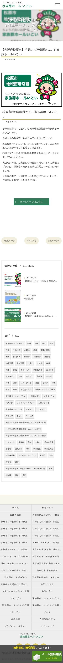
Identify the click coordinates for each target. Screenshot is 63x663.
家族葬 (21, 442)
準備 (35, 350)
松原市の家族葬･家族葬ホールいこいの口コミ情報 (26, 435)
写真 (53, 383)
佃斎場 (27, 356)
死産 (20, 376)
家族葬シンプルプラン (15, 343)
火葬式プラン (49, 396)
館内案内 (16, 356)
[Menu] (57, 4)
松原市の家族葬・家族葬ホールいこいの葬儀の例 (25, 468)
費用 (24, 475)
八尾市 (30, 363)
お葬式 (27, 350)
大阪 (7, 370)
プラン (19, 416)
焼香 (29, 343)
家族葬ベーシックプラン (15, 396)
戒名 (44, 343)
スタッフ (9, 416)
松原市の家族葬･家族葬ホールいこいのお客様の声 (26, 422)
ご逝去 (8, 462)
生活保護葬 (10, 455)
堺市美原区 (48, 449)
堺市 (28, 449)
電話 (29, 442)
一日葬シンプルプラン (27, 455)
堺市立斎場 (48, 442)
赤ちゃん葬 (25, 370)
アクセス (29, 409)
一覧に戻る (31, 240)
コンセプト (10, 442)
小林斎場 (37, 356)
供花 (15, 383)
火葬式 (38, 442)
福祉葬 (8, 475)
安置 (7, 356)
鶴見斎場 (9, 363)
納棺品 (45, 383)
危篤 (51, 455)
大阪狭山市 (10, 376)
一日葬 (49, 376)
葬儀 (50, 468)
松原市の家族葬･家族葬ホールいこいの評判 (23, 429)
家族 (17, 462)
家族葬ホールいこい (14, 409)
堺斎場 (8, 449)
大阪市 (39, 363)
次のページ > (53, 240)
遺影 (7, 389)
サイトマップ (47, 626)
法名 (36, 343)
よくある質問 (26, 389)
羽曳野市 (18, 449)
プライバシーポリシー (26, 402)
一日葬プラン (34, 396)
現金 (15, 389)
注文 (7, 383)
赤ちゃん (29, 376)
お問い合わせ (43, 402)
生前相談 (16, 350)
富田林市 (49, 370)
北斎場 (47, 356)
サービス (29, 416)
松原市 (43, 455)
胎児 (15, 370)
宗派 (7, 350)
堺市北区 (37, 449)
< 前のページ (9, 240)
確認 (51, 343)
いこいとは (41, 409)
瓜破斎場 (20, 363)
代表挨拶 (9, 402)
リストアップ (26, 383)
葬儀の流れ (45, 350)
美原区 (39, 376)
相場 (17, 475)
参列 (37, 383)
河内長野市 (37, 370)
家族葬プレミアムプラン (45, 389)
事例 (48, 363)
